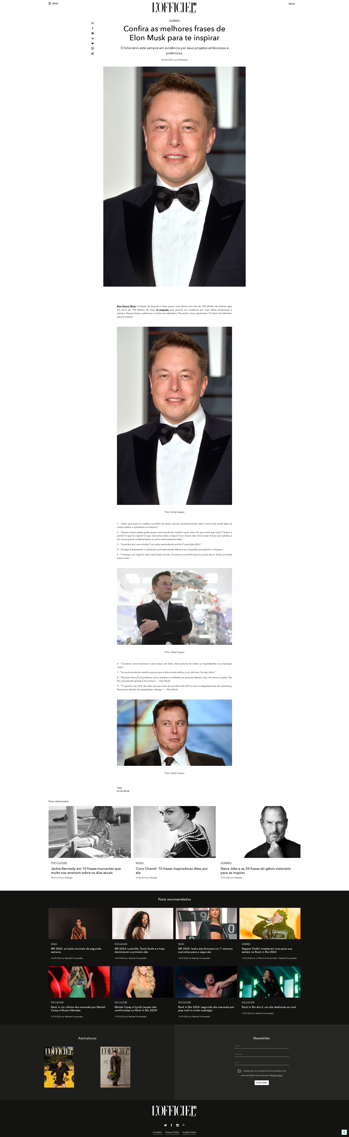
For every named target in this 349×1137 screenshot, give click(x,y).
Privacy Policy (276, 1075)
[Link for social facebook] (171, 1125)
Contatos (157, 1132)
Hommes (174, 20)
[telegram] (92, 53)
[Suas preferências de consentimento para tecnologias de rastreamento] (344, 1132)
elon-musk (123, 791)
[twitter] (92, 43)
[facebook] (92, 28)
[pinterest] (92, 33)
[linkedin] (92, 38)
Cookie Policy (189, 1132)
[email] (92, 23)
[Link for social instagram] (177, 1125)
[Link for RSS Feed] (183, 1125)
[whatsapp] (92, 48)
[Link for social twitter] (165, 1125)
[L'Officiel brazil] (174, 8)
